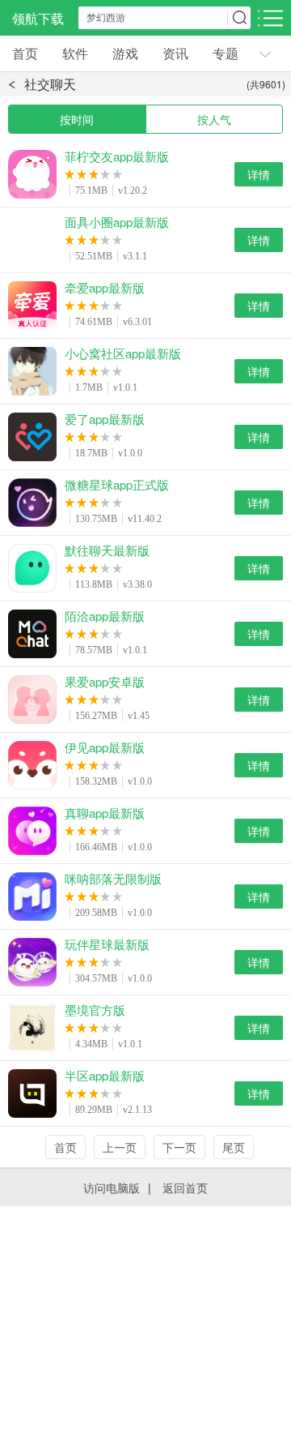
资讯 (175, 53)
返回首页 (185, 1187)
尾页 (233, 1147)
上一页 (120, 1147)
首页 (25, 53)
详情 (258, 174)
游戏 (125, 53)
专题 (225, 53)
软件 (75, 53)
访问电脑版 (111, 1187)
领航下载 (38, 18)
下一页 (179, 1147)
